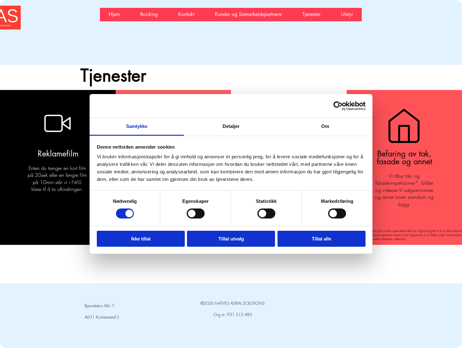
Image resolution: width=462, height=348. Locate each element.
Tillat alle (321, 238)
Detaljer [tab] (231, 126)
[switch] (196, 213)
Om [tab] (325, 126)
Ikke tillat (141, 238)
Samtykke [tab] (137, 126)
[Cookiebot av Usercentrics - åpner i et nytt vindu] (338, 105)
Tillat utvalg (231, 238)
